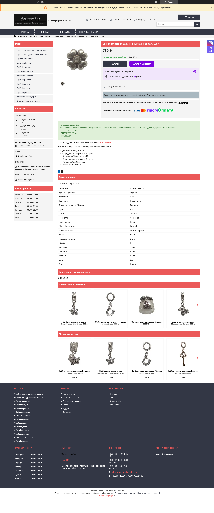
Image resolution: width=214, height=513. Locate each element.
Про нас (44, 32)
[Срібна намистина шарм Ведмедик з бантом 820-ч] (183, 304)
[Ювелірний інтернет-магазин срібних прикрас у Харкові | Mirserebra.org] (30, 25)
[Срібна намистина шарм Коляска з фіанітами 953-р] (74, 354)
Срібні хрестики (24, 92)
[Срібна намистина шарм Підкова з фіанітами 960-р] (111, 304)
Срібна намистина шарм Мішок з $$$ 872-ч (146, 323)
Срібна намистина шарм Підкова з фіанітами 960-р (110, 323)
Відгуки (66, 408)
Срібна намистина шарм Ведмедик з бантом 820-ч (183, 323)
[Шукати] (197, 24)
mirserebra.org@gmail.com (29, 142)
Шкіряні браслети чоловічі (29, 101)
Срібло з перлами (25, 59)
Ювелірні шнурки (25, 75)
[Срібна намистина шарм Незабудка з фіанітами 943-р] (74, 304)
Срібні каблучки (24, 63)
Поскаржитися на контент (125, 493)
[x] (62, 172)
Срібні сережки (24, 67)
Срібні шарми (44, 36)
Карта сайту (68, 412)
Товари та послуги (26, 36)
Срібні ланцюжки (25, 71)
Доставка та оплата (71, 397)
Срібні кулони (23, 88)
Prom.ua (121, 490)
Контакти (65, 32)
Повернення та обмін (72, 401)
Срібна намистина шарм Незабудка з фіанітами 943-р (74, 323)
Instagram (114, 405)
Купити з (136, 64)
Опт (112, 397)
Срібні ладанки (22, 430)
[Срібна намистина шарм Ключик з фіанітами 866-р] (183, 354)
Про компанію (69, 394)
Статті (65, 405)
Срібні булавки (21, 441)
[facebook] (59, 172)
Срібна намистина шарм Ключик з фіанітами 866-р (183, 372)
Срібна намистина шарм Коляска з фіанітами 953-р (74, 372)
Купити (115, 64)
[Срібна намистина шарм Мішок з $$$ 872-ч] (147, 304)
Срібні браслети (24, 80)
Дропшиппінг (115, 401)
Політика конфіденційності (148, 493)
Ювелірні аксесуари (26, 96)
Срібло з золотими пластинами (31, 50)
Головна (24, 32)
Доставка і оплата (88, 32)
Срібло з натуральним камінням (32, 54)
